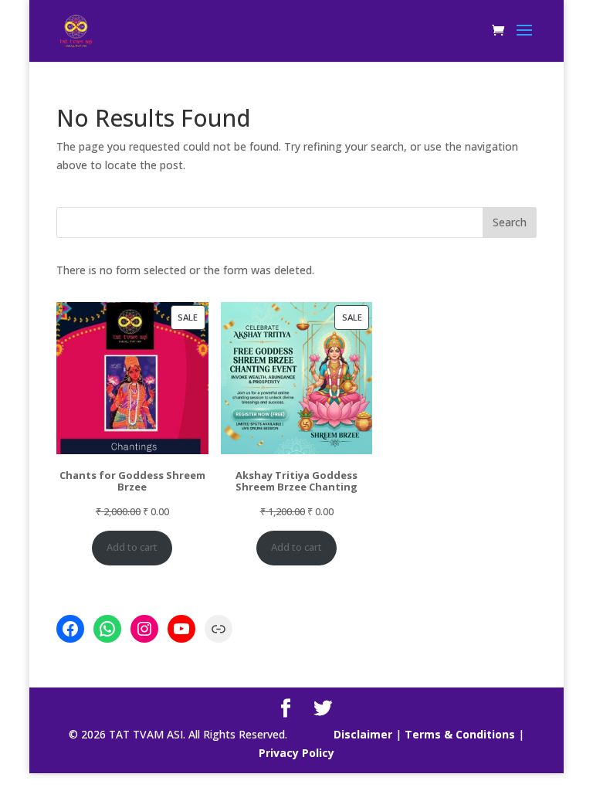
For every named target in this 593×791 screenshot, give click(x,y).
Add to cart (132, 547)
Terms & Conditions (460, 734)
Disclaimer (363, 734)
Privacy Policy (296, 752)
